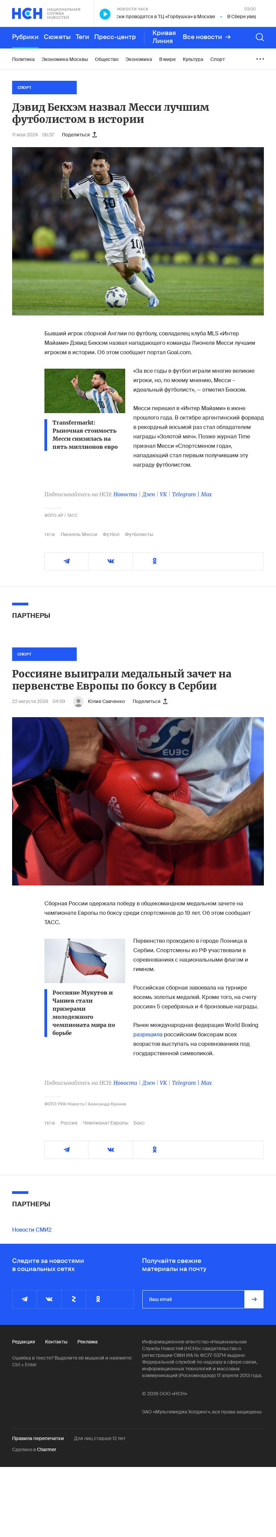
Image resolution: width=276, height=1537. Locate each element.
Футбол (111, 534)
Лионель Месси (79, 534)
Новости (125, 494)
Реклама (87, 1342)
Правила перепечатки (38, 1438)
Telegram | (186, 494)
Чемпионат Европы (105, 1123)
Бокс (139, 1123)
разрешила (148, 1034)
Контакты (56, 1342)
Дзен (148, 494)
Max (206, 494)
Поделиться (76, 135)
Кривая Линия (164, 37)
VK (163, 494)
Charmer (46, 1449)
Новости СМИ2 (31, 1229)
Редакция (23, 1342)
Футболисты (139, 534)
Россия (69, 1123)
